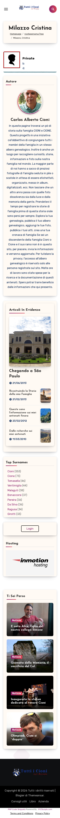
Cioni (11, 471)
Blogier (20, 795)
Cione (11, 476)
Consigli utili (19, 801)
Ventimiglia (15, 485)
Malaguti (13, 490)
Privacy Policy (42, 813)
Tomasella (14, 480)
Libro (33, 801)
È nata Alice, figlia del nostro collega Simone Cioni (27, 630)
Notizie (16, 620)
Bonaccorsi (15, 495)
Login (30, 528)
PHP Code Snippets (16, 809)
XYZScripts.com (45, 809)
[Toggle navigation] (6, 9)
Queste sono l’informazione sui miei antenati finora (22, 412)
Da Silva (13, 504)
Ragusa (12, 509)
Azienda (43, 801)
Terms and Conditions (21, 813)
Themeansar (36, 795)
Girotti (12, 514)
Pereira (12, 499)
